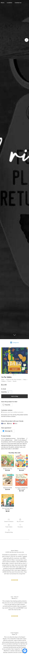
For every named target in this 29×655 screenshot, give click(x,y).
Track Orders (8, 527)
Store (2, 379)
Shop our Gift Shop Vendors (13, 379)
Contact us (18, 2)
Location (9, 2)
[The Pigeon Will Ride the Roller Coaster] (21, 480)
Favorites (20, 527)
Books (14, 381)
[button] (6, 404)
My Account (20, 521)
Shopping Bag (9, 532)
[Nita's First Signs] (21, 461)
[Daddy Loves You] (7, 461)
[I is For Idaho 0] (14, 360)
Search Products (8, 521)
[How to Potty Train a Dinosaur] (7, 500)
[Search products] (26, 40)
